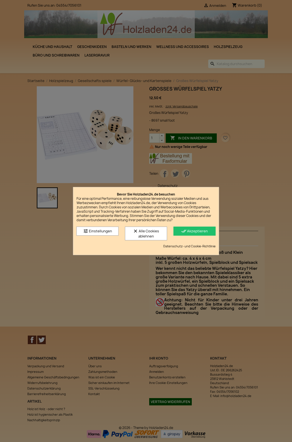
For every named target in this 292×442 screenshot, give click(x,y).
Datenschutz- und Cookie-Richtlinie (189, 246)
